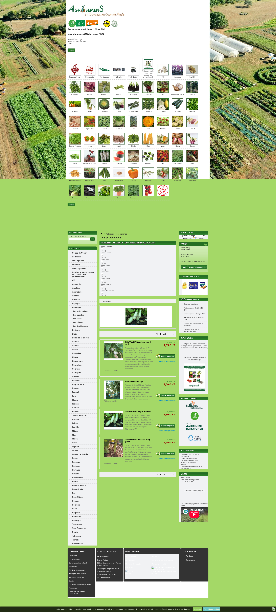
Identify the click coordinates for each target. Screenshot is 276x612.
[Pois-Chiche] (119, 178)
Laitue (104, 146)
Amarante (177, 77)
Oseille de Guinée (89, 163)
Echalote (75, 129)
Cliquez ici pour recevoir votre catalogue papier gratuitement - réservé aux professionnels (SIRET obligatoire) (194, 346)
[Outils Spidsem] (133, 75)
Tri (157, 334)
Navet (178, 146)
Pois (104, 180)
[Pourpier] (148, 178)
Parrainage (129, 567)
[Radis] (163, 178)
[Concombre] (133, 109)
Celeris (89, 111)
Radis (163, 180)
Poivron (133, 180)
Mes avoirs (155, 557)
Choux (119, 111)
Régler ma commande (197, 267)
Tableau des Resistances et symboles (193, 325)
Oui (103, 251)
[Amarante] (177, 75)
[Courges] (163, 109)
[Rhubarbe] (192, 178)
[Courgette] (177, 109)
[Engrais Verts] (89, 127)
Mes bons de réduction (133, 564)
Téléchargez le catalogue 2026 (194, 314)
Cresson (192, 111)
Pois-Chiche (119, 180)
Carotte (74, 111)
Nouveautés (89, 77)
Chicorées (104, 111)
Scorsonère (90, 198)
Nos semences (186, 468)
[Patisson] (133, 161)
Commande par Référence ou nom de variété (164, 572)
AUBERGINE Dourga (134, 381)
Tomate (148, 198)
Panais (104, 163)
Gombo (177, 129)
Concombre (134, 111)
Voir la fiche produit (166, 361)
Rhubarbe (192, 180)
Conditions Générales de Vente (191, 466)
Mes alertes (132, 572)
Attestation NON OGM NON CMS (194, 319)
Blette (163, 94)
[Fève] (133, 127)
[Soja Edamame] (104, 196)
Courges (163, 111)
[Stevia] (119, 196)
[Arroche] (89, 92)
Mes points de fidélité (159, 564)
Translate (201, 238)
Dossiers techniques (191, 304)
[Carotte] (75, 109)
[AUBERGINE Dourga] (113, 389)
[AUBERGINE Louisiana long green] (113, 448)
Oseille (75, 163)
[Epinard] (104, 127)
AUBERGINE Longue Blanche (138, 412)
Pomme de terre (74, 180)
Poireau (192, 163)
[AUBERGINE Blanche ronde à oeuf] (113, 350)
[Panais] (104, 161)
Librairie (119, 77)
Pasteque (119, 163)
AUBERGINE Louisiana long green (137, 440)
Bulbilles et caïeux (177, 94)
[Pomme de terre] (75, 178)
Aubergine (133, 94)
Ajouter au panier (167, 356)
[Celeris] (89, 109)
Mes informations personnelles (162, 560)
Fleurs (148, 129)
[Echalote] (75, 127)
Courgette (177, 111)
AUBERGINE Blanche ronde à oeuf (138, 343)
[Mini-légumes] (104, 75)
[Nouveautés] (89, 75)
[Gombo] (177, 127)
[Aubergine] (133, 92)
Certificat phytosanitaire (189, 458)
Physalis (148, 163)
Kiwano (89, 146)
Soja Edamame (104, 198)
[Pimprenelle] (177, 161)
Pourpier (148, 180)
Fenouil (118, 129)
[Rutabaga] (75, 196)
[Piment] (163, 161)
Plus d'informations (212, 609)
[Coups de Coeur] (75, 75)
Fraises (163, 129)
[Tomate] (148, 196)
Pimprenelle (178, 163)
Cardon (192, 94)
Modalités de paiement (188, 462)
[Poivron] (133, 178)
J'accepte (198, 609)
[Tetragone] (133, 196)
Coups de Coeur (75, 77)
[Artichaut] (104, 92)
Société (183, 464)
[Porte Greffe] (89, 178)
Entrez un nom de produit (78, 236)
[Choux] (119, 109)
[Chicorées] (104, 109)
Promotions (163, 198)
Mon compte (132, 551)
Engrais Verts (89, 129)
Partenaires (185, 456)
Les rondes (78, 319)
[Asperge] (119, 92)
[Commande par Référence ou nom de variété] (165, 569)
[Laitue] (104, 144)
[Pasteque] (119, 161)
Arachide (192, 77)
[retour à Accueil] (101, 234)
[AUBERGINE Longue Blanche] (113, 420)
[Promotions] (163, 196)
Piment (163, 163)
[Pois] (104, 178)
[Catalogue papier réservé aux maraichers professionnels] (148, 69)
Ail (163, 77)
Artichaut (104, 94)
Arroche (89, 94)
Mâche (133, 146)
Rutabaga (75, 198)
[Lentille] (119, 144)
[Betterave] (148, 92)
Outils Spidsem (133, 77)
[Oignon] (192, 144)
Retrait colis (73, 588)
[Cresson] (192, 109)
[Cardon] (192, 92)
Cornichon (148, 111)
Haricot (192, 129)
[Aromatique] (75, 92)
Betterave (148, 94)
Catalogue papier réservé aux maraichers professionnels (83, 274)
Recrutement (190, 560)
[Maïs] (148, 144)
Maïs (148, 146)
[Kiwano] (89, 144)
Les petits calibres (80, 311)
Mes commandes (131, 557)
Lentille (119, 146)
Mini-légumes (104, 77)
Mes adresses (130, 560)
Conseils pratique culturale (190, 454)
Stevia (119, 198)
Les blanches (78, 315)
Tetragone (133, 198)
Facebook (189, 556)
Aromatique (75, 94)
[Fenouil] (119, 127)
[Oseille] (75, 161)
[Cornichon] (148, 109)
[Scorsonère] (89, 196)
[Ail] (163, 75)
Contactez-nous (74, 559)
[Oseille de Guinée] (89, 161)
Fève (133, 129)
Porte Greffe (89, 180)
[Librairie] (119, 75)
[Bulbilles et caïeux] (177, 92)
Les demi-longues (80, 326)
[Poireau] (192, 161)
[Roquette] (177, 178)
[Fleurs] (148, 127)
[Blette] (163, 92)
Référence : (108, 371)
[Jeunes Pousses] (75, 144)
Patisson (134, 163)
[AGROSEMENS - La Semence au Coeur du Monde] (96, 10)
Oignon (192, 146)
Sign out (128, 574)
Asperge (119, 94)
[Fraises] (163, 127)
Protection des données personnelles (77, 592)
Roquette (177, 180)
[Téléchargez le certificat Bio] (93, 27)
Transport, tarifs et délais (189, 460)
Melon (163, 146)
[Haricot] (192, 127)
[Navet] (177, 144)
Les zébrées (78, 322)
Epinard (104, 129)
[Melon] (163, 144)
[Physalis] (148, 161)
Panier (184, 244)
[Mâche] (133, 144)
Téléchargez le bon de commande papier (191, 330)
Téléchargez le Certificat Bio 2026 (193, 309)
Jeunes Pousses (75, 146)
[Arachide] (192, 75)
